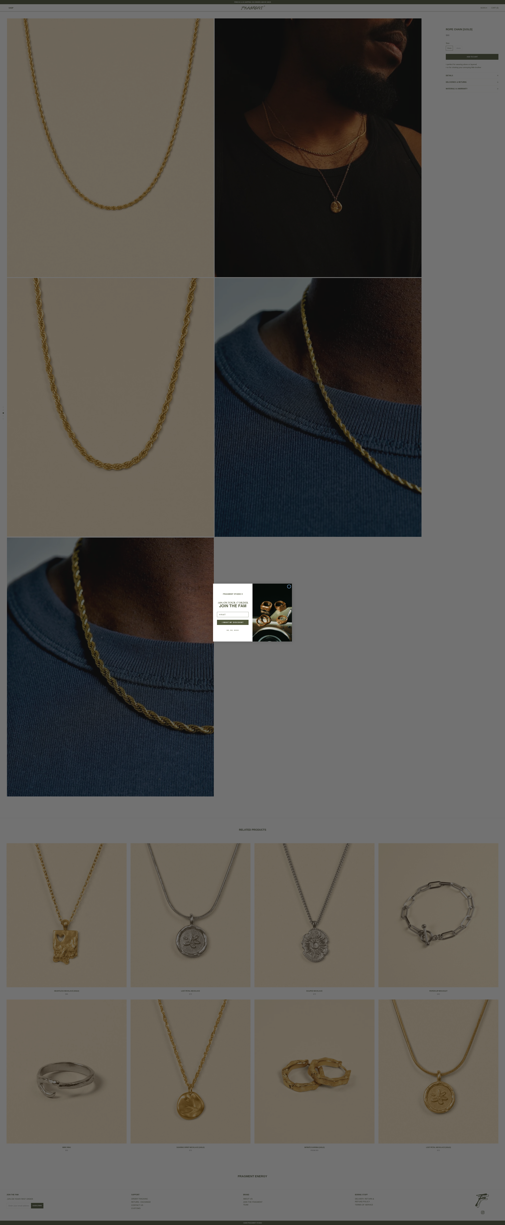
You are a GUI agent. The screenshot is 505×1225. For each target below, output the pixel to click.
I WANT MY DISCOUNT (233, 622)
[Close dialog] (289, 586)
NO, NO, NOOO (233, 630)
